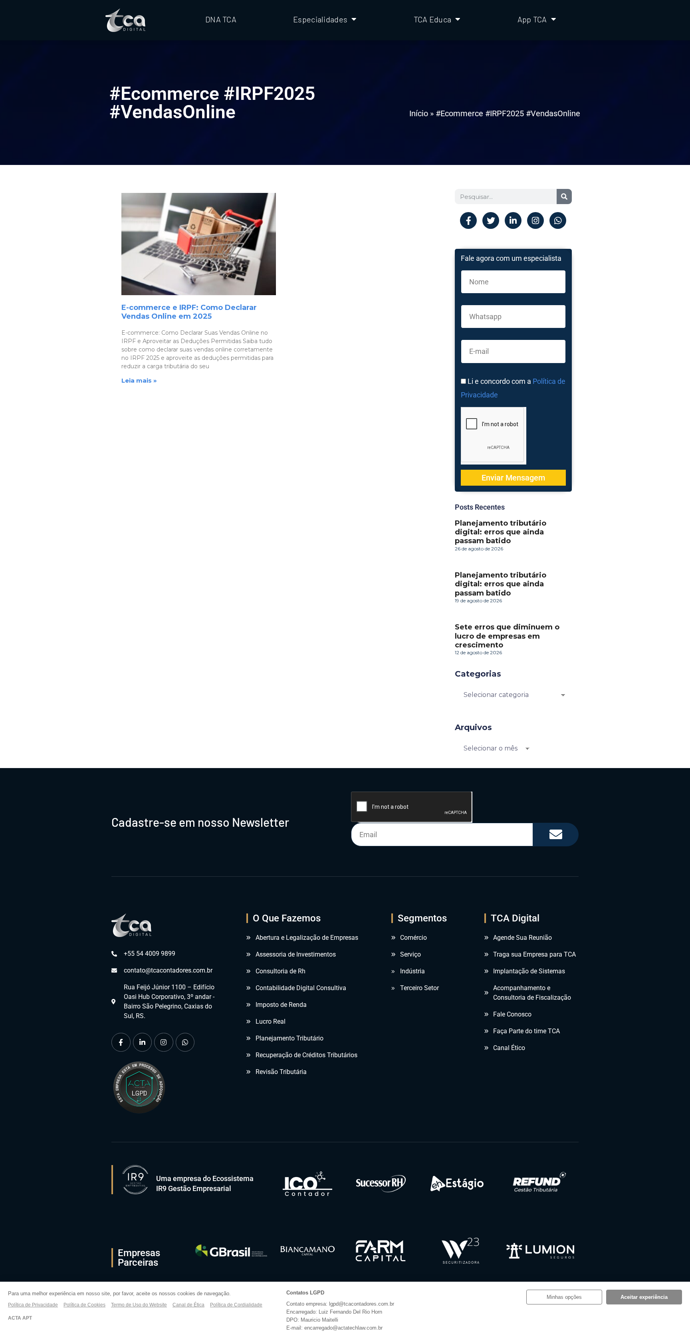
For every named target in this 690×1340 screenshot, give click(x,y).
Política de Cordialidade (236, 1305)
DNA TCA (220, 19)
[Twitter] (490, 220)
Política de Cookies (84, 1305)
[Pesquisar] (564, 196)
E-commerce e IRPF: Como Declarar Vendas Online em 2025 (189, 312)
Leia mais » (139, 380)
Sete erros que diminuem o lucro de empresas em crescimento (507, 636)
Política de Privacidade (33, 1305)
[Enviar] (556, 834)
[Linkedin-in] (513, 220)
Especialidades (320, 19)
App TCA (532, 19)
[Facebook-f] (468, 220)
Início (418, 113)
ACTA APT (20, 1318)
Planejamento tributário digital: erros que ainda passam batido (500, 532)
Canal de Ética (188, 1305)
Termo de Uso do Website (139, 1305)
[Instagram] (535, 220)
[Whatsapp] (557, 220)
